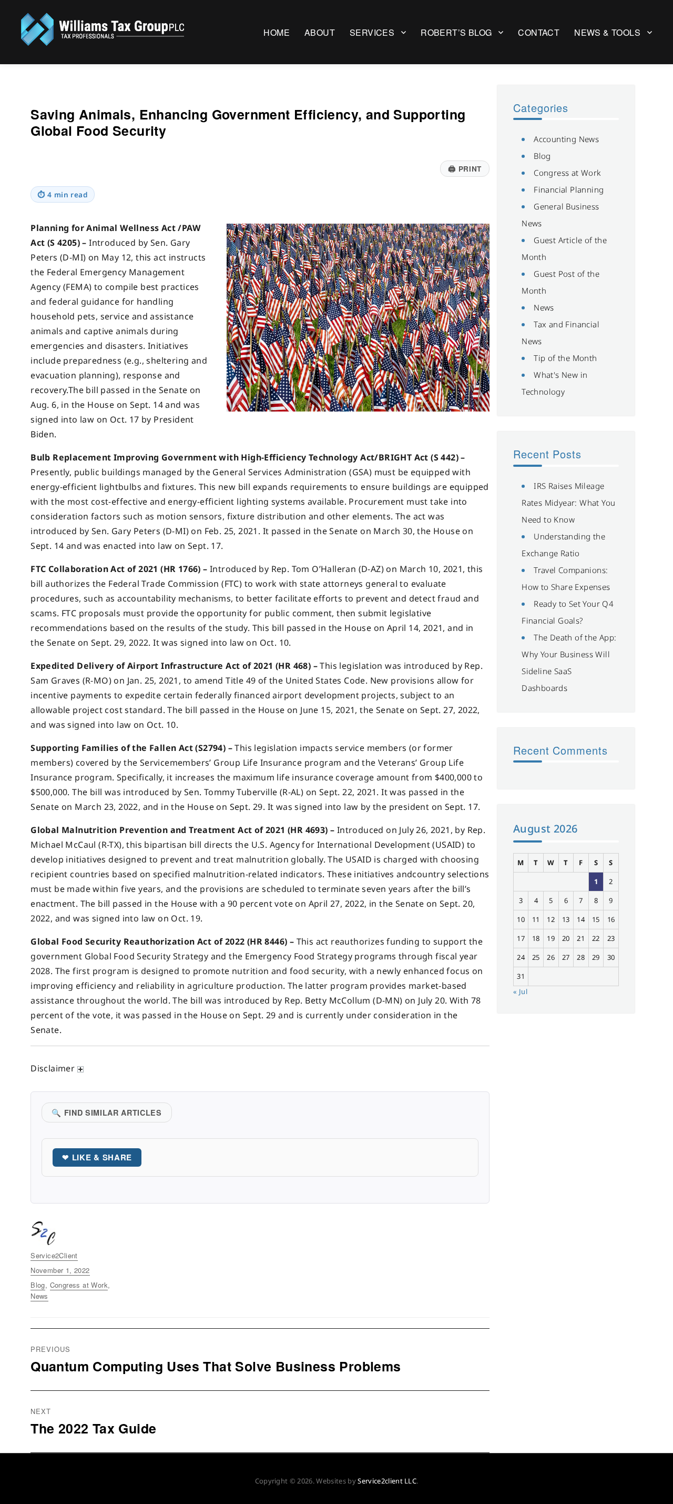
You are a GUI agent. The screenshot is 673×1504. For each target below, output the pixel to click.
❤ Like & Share (97, 1157)
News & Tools (607, 32)
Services (372, 32)
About (319, 32)
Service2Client (54, 1255)
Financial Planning (569, 189)
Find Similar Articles (107, 1112)
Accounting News (566, 139)
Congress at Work (79, 1285)
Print (464, 169)
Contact (538, 32)
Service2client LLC (387, 1481)
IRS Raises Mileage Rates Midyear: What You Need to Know (568, 502)
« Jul (520, 991)
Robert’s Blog (456, 32)
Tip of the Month (565, 358)
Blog (37, 1285)
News (39, 1296)
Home (276, 32)
